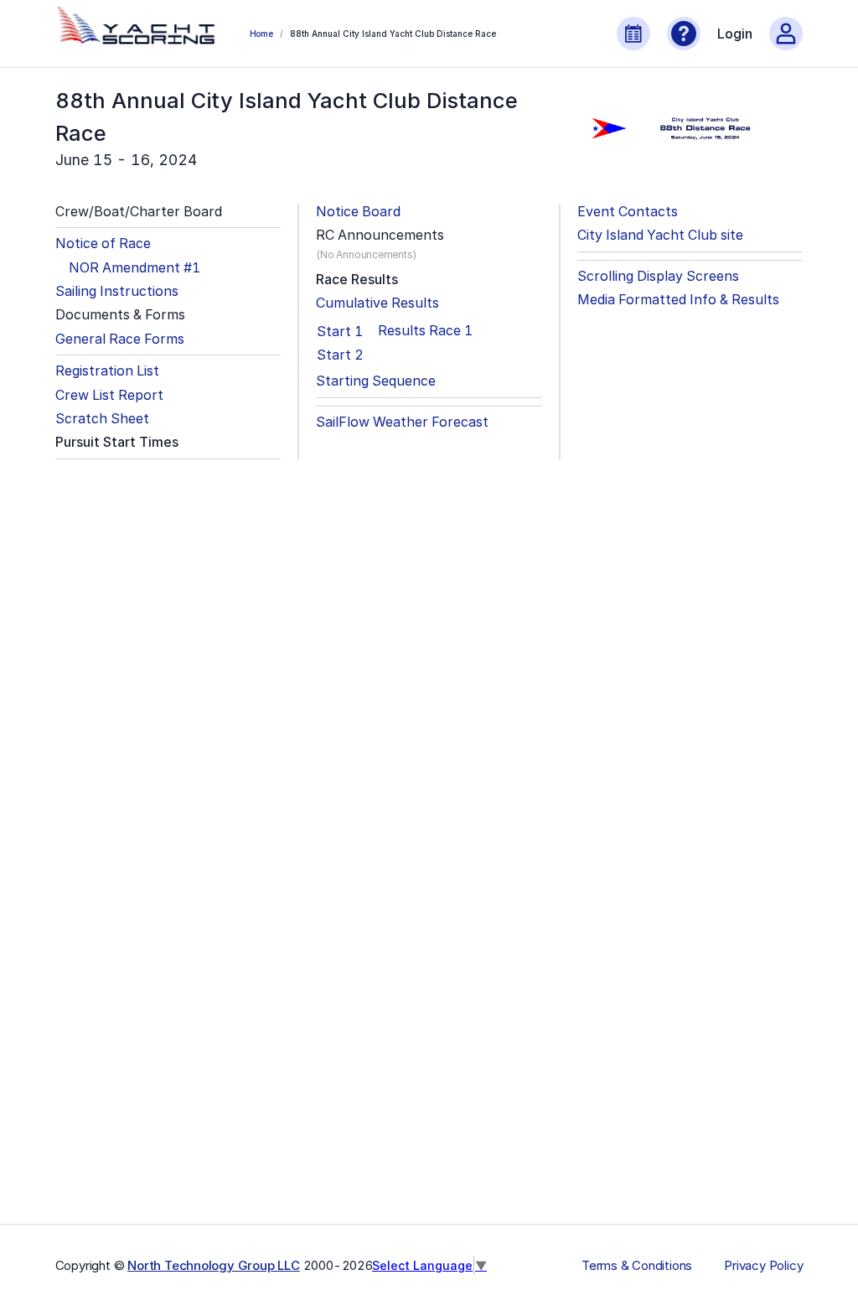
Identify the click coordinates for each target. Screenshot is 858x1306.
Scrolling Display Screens (658, 276)
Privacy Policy (763, 1265)
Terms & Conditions (636, 1265)
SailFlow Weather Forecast (402, 422)
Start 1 (340, 331)
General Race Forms (119, 339)
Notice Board (358, 212)
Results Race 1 (425, 331)
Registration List (107, 371)
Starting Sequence (376, 381)
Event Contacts (627, 212)
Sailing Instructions (116, 291)
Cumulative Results (377, 303)
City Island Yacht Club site (660, 235)
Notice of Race (103, 243)
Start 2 (340, 354)
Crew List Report (109, 395)
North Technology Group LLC (213, 1265)
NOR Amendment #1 (134, 268)
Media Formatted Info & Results (678, 300)
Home (261, 34)
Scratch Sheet (102, 419)
